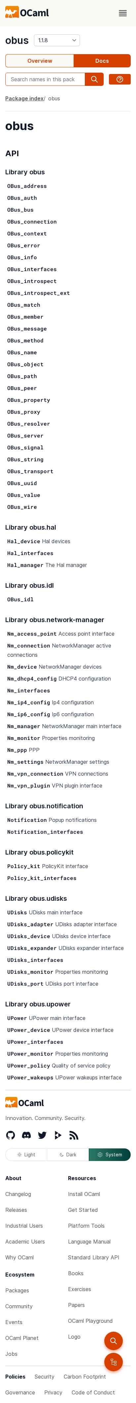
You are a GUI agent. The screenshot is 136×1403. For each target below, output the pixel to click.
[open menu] (123, 13)
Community (19, 1306)
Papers (76, 1305)
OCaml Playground (90, 1320)
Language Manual (89, 1241)
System (114, 1154)
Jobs (11, 1353)
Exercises (79, 1289)
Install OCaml (84, 1194)
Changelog (18, 1194)
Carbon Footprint (85, 1376)
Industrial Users (24, 1225)
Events (13, 1322)
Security (44, 1376)
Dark (71, 1154)
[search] (113, 1341)
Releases (16, 1210)
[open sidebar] (113, 1362)
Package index (24, 98)
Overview (39, 60)
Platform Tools (86, 1225)
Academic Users (25, 1241)
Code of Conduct (93, 1392)
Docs (102, 60)
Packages (17, 1290)
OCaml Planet (22, 1338)
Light (29, 1154)
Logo (74, 1336)
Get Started (83, 1210)
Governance (20, 1392)
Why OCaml (19, 1257)
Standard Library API (93, 1257)
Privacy (53, 1392)
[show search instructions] (120, 79)
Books (76, 1273)
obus (17, 40)
